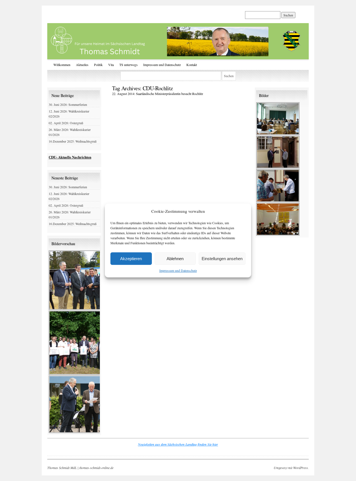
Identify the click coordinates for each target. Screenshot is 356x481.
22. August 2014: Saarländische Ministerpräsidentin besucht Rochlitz (157, 93)
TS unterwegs (128, 64)
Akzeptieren (131, 258)
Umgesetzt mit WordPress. (291, 467)
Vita (111, 64)
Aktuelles (82, 64)
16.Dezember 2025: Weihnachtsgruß (73, 141)
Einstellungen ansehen (222, 258)
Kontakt (191, 64)
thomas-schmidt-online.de (96, 467)
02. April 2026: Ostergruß (66, 123)
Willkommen (61, 64)
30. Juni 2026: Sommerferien (68, 104)
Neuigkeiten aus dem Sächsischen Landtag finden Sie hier (178, 444)
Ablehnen (175, 258)
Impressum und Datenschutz (178, 270)
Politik (98, 64)
